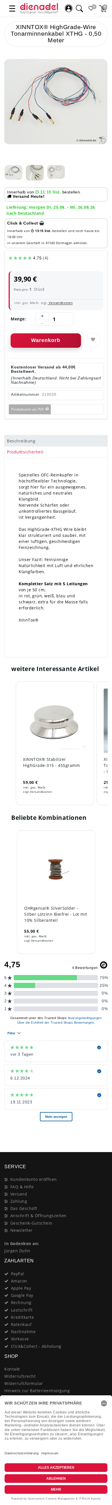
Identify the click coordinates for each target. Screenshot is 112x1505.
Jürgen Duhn (17, 1250)
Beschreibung (21, 441)
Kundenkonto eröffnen (33, 1179)
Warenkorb (45, 340)
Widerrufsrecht (20, 1376)
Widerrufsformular (23, 1383)
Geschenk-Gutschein (31, 1223)
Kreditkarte (22, 1317)
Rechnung (21, 1302)
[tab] (56, 440)
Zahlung (18, 1201)
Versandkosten (60, 303)
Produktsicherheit (25, 452)
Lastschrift (22, 1310)
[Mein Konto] (68, 8)
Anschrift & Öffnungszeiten (38, 1215)
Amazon (19, 1281)
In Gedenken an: (21, 1243)
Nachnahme (23, 1331)
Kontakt (12, 1369)
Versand (18, 1194)
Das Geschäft (23, 1208)
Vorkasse (20, 1338)
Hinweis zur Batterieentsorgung (37, 1390)
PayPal (17, 1273)
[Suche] (79, 8)
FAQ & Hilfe (22, 1186)
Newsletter (21, 1230)
